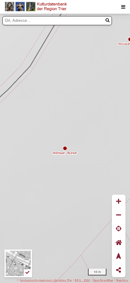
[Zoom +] (118, 201)
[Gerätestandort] (118, 229)
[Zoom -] (118, 215)
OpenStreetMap (103, 280)
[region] (65, 148)
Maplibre (122, 280)
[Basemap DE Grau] (18, 263)
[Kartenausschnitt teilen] (118, 270)
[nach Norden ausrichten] (118, 256)
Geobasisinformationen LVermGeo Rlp (46, 280)
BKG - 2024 (82, 280)
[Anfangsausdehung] (118, 243)
